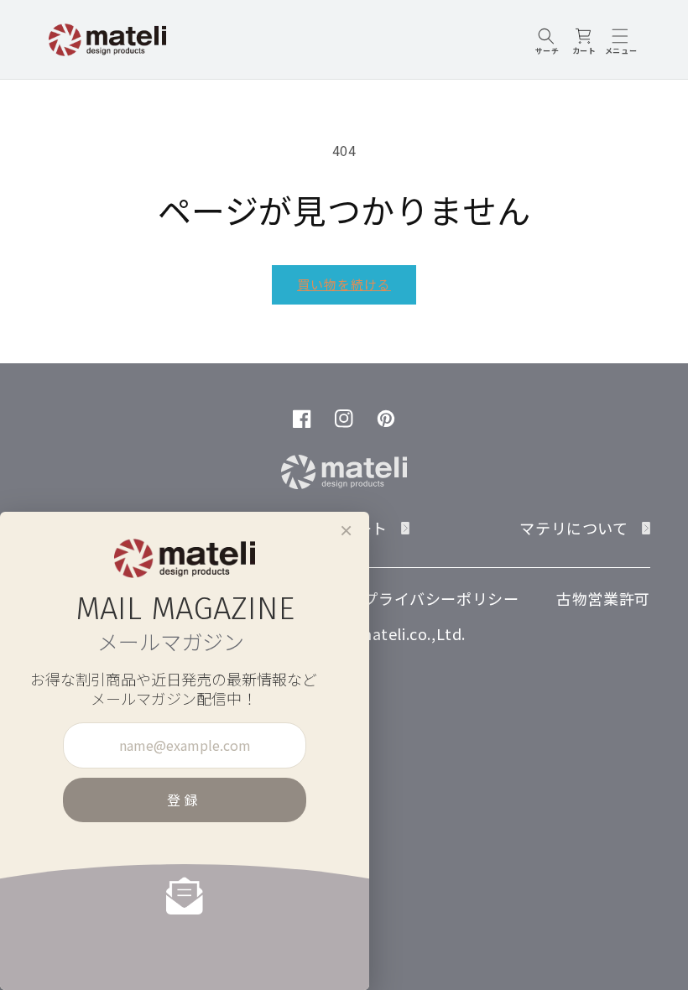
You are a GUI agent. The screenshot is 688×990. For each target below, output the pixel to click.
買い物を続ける (344, 284)
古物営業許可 (603, 598)
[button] (547, 39)
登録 (184, 799)
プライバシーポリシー (440, 598)
